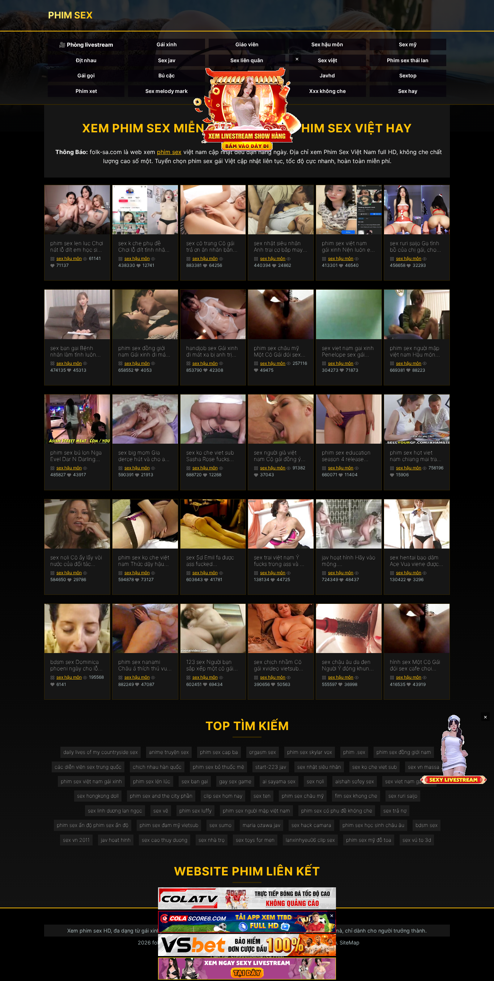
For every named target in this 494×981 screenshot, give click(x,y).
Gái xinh (167, 44)
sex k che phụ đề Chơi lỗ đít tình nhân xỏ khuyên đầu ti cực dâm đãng (144, 246)
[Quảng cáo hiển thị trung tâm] (247, 108)
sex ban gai (195, 781)
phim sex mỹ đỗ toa (368, 840)
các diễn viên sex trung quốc (88, 767)
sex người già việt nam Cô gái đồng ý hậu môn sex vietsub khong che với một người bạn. (280, 455)
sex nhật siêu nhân (319, 767)
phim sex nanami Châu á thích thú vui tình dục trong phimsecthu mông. (143, 665)
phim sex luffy (195, 810)
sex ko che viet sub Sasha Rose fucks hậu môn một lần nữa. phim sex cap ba (212, 455)
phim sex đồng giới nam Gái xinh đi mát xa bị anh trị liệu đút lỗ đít (142, 351)
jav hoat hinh (116, 840)
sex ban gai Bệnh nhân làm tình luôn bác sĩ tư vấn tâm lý (73, 351)
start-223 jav (270, 767)
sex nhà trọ (212, 840)
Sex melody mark (166, 91)
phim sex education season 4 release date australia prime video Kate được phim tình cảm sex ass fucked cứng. (348, 455)
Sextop (408, 75)
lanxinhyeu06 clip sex (310, 840)
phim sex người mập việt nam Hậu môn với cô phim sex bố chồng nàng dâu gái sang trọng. (414, 351)
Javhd (327, 75)
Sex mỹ (408, 44)
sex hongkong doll (98, 796)
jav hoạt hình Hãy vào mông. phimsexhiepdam (348, 560)
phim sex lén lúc (151, 781)
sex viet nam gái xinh (409, 781)
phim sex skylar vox (309, 752)
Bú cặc (166, 75)
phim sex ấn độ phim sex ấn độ (92, 825)
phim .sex (354, 752)
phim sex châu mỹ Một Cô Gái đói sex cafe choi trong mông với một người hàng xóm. (280, 351)
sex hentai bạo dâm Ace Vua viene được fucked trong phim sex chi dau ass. (414, 560)
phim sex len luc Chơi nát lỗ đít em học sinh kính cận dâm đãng (77, 246)
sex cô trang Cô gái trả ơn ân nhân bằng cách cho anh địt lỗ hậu (211, 246)
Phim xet (86, 91)
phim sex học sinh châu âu (373, 825)
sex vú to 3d (417, 840)
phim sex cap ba (219, 752)
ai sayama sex (279, 781)
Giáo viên (247, 44)
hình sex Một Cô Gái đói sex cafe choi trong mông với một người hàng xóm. (415, 665)
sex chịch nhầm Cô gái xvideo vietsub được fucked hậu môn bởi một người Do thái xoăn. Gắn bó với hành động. (280, 665)
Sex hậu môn (327, 44)
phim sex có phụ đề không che (336, 810)
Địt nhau (86, 60)
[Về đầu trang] (478, 972)
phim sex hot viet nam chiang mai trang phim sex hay (416, 455)
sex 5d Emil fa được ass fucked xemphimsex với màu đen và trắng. (212, 560)
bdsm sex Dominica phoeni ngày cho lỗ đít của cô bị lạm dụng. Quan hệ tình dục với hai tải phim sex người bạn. (74, 665)
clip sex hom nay (223, 796)
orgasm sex (262, 752)
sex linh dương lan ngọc (115, 810)
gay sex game (235, 781)
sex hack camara (311, 825)
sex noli (315, 781)
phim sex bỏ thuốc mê (218, 767)
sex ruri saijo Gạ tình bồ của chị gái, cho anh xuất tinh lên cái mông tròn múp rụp (415, 246)
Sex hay (407, 91)
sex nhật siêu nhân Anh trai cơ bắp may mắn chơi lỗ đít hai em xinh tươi (278, 246)
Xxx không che (327, 91)
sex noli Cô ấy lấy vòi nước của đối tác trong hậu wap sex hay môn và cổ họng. (76, 560)
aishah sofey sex (354, 781)
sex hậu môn (69, 258)
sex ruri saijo (402, 796)
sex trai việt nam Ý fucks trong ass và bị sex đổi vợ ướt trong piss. (279, 560)
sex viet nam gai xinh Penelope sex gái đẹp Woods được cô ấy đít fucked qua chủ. (348, 351)
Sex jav (166, 60)
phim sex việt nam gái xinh (91, 781)
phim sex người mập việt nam (256, 810)
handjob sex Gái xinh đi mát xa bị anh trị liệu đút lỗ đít (212, 351)
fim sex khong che (356, 796)
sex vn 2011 (76, 840)
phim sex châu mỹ (303, 796)
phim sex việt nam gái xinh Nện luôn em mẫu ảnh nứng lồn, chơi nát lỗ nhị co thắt (348, 246)
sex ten (262, 796)
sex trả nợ (394, 810)
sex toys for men (255, 840)
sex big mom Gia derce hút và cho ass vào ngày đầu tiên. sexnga (144, 455)
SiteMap (349, 942)
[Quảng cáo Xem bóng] (247, 898)
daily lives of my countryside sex (100, 752)
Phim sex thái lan (408, 60)
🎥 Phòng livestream (86, 44)
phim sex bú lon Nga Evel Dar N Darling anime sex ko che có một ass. (76, 455)
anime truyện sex (169, 752)
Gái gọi (86, 75)
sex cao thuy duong (164, 840)
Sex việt (327, 60)
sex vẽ (160, 810)
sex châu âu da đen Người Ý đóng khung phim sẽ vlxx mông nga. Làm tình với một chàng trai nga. (348, 665)
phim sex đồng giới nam (403, 752)
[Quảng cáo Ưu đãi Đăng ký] (247, 922)
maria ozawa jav (261, 825)
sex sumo (220, 825)
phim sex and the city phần (161, 796)
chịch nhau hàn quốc (157, 767)
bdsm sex (427, 825)
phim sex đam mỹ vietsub (169, 825)
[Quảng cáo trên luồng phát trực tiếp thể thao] (247, 968)
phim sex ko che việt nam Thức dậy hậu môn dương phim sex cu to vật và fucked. (144, 560)
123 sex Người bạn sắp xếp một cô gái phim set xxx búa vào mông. (212, 665)
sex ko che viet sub (374, 767)
